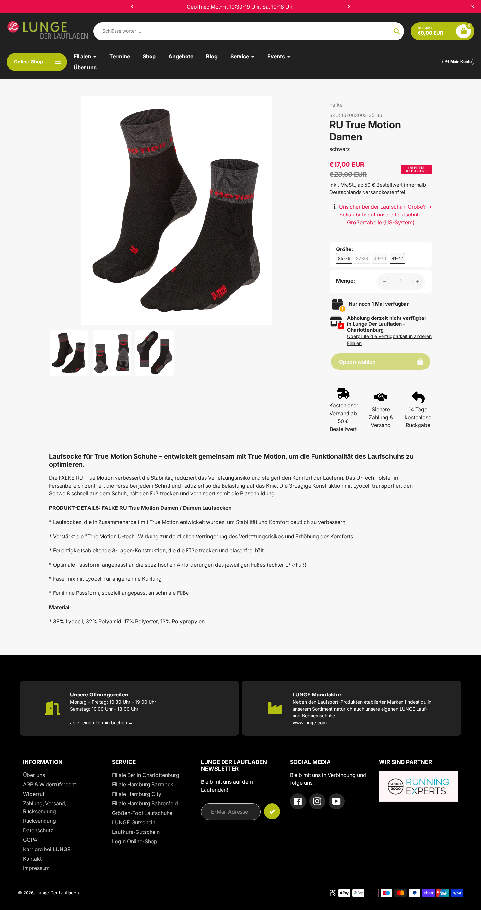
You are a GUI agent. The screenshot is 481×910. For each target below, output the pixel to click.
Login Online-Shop (134, 841)
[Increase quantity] (417, 281)
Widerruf (34, 794)
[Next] (348, 6)
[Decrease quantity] (384, 281)
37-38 (362, 258)
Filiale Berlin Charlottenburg (145, 775)
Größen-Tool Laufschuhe (142, 813)
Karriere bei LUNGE (47, 849)
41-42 (397, 258)
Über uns (34, 775)
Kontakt (32, 858)
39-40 (380, 258)
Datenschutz (38, 830)
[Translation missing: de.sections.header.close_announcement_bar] (473, 6)
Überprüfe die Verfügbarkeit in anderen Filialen (389, 340)
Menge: (345, 280)
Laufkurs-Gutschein (136, 832)
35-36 (344, 258)
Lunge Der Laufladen (57, 892)
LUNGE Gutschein (133, 822)
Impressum (36, 868)
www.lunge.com (310, 722)
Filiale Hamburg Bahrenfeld (145, 803)
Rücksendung (39, 820)
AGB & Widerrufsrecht (49, 784)
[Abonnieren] (272, 811)
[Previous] (132, 6)
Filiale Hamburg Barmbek (142, 784)
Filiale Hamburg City (136, 794)
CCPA (30, 839)
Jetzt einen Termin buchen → (101, 722)
